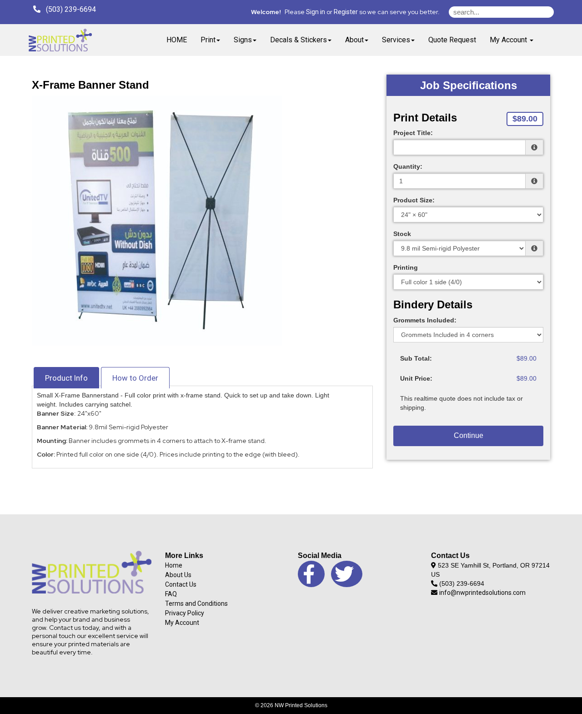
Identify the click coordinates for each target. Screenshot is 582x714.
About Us (178, 574)
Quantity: (407, 166)
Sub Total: (416, 358)
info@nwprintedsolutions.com (482, 592)
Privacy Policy (184, 613)
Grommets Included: (425, 320)
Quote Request (452, 39)
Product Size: (414, 200)
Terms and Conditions (196, 603)
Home (173, 565)
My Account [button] (509, 39)
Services (396, 39)
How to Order (135, 377)
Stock (402, 233)
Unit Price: (416, 378)
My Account (182, 622)
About (354, 39)
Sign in (315, 11)
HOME (176, 39)
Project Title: (413, 132)
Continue (468, 435)
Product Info (66, 377)
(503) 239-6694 (68, 9)
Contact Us (180, 584)
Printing (405, 267)
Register (346, 11)
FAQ (171, 594)
